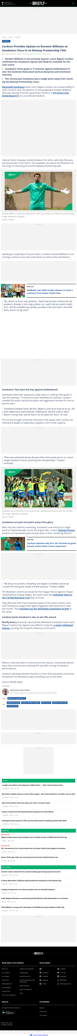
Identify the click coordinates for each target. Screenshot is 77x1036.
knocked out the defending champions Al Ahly (44, 608)
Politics (4, 902)
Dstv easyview (13, 706)
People (4, 893)
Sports (11, 37)
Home (4, 37)
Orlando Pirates (66, 530)
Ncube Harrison (38, 54)
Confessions (6, 788)
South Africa (6, 824)
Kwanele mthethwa (60, 702)
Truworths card (13, 702)
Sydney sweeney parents (30, 702)
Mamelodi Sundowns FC (16, 698)
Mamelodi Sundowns (13, 86)
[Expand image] (74, 172)
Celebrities (5, 806)
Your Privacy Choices (40, 1035)
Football (17, 37)
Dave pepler (46, 702)
